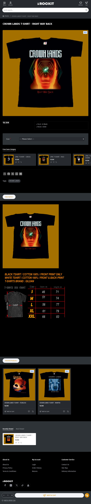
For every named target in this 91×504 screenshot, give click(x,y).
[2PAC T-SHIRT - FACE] (44, 160)
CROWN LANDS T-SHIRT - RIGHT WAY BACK (24, 436)
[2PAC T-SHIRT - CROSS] (9, 160)
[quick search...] (86, 10)
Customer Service (68, 460)
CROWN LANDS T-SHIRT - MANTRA (50, 403)
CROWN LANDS (14, 181)
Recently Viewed (8, 429)
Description (9, 197)
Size (8, 139)
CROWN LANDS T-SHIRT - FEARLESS (15, 403)
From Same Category (9, 149)
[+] (12, 495)
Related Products (11, 360)
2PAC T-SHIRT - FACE (57, 157)
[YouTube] (28, 485)
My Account (36, 460)
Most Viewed (20, 429)
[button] (49, 495)
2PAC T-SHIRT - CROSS (23, 157)
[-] (4, 495)
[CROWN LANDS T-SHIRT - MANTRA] (54, 385)
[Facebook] (5, 485)
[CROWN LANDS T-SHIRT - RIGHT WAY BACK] (9, 439)
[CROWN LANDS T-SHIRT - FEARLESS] (19, 385)
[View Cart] (86, 3)
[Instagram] (10, 485)
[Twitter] (16, 485)
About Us (6, 460)
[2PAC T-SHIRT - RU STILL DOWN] (79, 160)
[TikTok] (22, 485)
